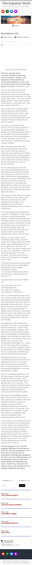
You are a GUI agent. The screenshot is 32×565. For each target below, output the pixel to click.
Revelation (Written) (23, 37)
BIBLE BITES (5, 532)
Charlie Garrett (7, 37)
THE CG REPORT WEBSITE (9, 495)
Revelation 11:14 (7, 480)
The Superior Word (16, 3)
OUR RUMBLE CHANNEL (9, 514)
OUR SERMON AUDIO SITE (9, 523)
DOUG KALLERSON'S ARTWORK (11, 505)
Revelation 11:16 (25, 480)
